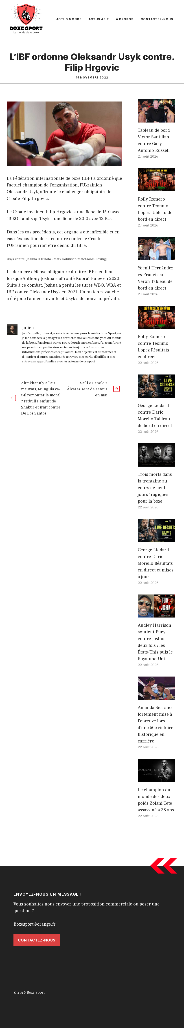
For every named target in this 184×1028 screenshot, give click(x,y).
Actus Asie (99, 19)
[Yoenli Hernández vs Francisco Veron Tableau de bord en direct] (156, 257)
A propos (125, 19)
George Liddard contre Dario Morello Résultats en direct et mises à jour (155, 563)
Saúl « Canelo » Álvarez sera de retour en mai (87, 389)
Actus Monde (68, 19)
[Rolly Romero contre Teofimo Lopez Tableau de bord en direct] (156, 188)
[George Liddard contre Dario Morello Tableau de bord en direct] (156, 394)
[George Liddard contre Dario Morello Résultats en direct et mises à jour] (156, 539)
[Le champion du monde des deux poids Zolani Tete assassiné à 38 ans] (156, 779)
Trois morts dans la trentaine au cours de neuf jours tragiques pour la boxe (155, 488)
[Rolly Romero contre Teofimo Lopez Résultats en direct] (156, 325)
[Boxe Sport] (26, 18)
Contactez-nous (157, 19)
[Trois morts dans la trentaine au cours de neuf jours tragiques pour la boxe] (156, 463)
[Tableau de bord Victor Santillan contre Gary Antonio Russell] (156, 119)
